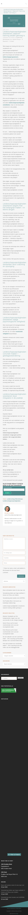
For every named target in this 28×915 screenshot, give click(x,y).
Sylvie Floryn (17, 39)
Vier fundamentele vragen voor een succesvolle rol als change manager (13, 618)
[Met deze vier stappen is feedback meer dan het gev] (14, 717)
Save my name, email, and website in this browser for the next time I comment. (14, 570)
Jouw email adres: (8, 487)
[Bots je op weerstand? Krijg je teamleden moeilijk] (5, 827)
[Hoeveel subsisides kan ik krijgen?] (8, 690)
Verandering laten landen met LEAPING (14, 598)
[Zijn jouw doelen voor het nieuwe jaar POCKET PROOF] (14, 773)
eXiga (17, 913)
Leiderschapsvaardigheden (12, 501)
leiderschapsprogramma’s (10, 57)
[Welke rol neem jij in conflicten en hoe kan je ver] (5, 753)
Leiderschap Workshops (15, 499)
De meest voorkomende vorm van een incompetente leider (10, 625)
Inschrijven (20, 677)
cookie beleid (18, 908)
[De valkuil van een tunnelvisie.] (14, 805)
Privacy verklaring (10, 908)
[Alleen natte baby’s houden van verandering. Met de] (5, 720)
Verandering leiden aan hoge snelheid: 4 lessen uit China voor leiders (13, 891)
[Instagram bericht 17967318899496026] (23, 749)
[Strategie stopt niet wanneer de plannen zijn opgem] (23, 812)
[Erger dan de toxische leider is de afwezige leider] (23, 723)
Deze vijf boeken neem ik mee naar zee (14, 590)
